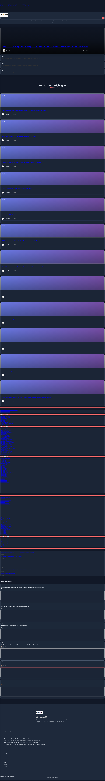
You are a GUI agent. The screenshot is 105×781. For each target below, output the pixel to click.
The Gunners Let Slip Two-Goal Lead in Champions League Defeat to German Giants (15, 5)
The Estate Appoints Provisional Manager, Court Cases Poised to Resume (16, 734)
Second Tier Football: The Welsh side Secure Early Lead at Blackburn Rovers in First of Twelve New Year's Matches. (15, 569)
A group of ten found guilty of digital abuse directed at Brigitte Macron (17, 188)
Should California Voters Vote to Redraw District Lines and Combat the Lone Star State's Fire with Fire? (20, 58)
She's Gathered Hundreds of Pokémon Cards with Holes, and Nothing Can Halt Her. (20, 240)
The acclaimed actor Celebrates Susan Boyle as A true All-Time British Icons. (17, 738)
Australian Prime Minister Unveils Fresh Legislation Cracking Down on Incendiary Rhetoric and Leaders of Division (20, 644)
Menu (53, 22)
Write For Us (49, 777)
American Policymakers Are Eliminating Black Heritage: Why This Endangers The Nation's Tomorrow (24, 110)
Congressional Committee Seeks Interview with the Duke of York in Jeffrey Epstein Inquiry (21, 162)
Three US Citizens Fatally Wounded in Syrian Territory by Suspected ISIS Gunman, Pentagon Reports (23, 266)
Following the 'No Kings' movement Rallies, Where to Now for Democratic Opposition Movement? (23, 371)
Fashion (50, 20)
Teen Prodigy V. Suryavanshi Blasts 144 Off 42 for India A (8, 573)
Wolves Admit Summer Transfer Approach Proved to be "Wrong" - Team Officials (11, 556)
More (67, 20)
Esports (46, 20)
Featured (54, 20)
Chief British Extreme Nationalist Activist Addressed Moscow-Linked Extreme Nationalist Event (22, 345)
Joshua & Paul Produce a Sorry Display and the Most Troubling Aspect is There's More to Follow (17, 3)
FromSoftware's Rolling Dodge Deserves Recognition (13, 214)
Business (41, 20)
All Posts (36, 20)
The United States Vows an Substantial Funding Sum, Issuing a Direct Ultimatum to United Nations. (19, 65)
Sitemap (56, 777)
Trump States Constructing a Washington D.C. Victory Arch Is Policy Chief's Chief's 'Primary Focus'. (21, 742)
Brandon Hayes (10, 50)
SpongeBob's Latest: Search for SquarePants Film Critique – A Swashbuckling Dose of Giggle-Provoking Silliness (20, 2)
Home (32, 20)
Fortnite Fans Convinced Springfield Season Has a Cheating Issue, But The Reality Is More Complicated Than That (26, 397)
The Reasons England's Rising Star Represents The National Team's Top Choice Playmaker (45, 46)
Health (63, 20)
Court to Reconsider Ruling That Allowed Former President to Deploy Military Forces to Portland (17, 1)
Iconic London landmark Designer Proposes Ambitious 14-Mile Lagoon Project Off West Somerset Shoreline (22, 740)
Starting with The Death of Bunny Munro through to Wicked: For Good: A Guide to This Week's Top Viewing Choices (24, 744)
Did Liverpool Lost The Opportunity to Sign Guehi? (13, 319)
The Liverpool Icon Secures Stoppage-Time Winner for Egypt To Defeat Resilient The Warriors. (20, 736)
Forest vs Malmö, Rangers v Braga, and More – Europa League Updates (14, 72)
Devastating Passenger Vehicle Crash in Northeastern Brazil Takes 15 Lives (18, 292)
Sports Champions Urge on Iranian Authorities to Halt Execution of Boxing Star (19, 136)
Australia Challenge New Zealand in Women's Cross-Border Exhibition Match (10, 560)
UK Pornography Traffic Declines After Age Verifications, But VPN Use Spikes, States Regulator (17, 4)
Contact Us (72, 20)
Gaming (59, 20)
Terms (53, 777)
